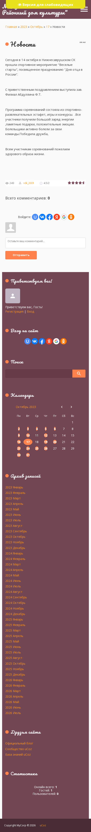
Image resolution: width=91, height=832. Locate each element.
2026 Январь (14, 680)
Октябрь (36, 27)
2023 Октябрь (15, 536)
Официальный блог (19, 743)
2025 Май (12, 641)
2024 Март (13, 564)
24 (28, 448)
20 (55, 442)
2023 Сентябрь (16, 531)
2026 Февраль (15, 685)
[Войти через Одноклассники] (71, 217)
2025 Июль (13, 652)
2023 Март (13, 498)
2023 (23, 27)
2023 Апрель (14, 503)
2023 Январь (14, 487)
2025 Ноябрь (14, 669)
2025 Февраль (15, 625)
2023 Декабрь (15, 548)
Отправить (21, 255)
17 (47, 27)
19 (45, 442)
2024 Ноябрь (14, 608)
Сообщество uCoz (18, 749)
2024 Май (12, 575)
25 (37, 448)
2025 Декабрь (15, 674)
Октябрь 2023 (26, 407)
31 (28, 455)
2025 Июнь (13, 647)
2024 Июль (13, 586)
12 (45, 435)
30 (19, 455)
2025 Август (13, 658)
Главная (11, 27)
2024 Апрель (14, 570)
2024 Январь (14, 553)
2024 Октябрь (15, 602)
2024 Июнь (13, 581)
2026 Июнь (13, 707)
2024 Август (13, 592)
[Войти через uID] (35, 217)
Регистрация (14, 311)
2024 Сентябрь (16, 597)
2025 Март (13, 630)
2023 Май (12, 509)
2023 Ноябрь (14, 542)
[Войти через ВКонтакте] (42, 217)
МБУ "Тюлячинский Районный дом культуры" (35, 9)
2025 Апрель (14, 636)
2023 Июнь (13, 514)
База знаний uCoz (18, 754)
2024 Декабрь (15, 614)
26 (45, 448)
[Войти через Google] (64, 217)
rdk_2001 (28, 183)
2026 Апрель (14, 696)
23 (19, 448)
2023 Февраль (15, 493)
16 (19, 442)
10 (28, 435)
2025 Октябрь (15, 663)
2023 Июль (13, 520)
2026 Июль (13, 713)
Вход (30, 311)
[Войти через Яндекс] (57, 217)
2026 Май (12, 702)
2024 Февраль (15, 559)
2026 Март (13, 691)
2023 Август (13, 525)
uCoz (43, 825)
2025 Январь (14, 619)
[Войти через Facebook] (49, 217)
